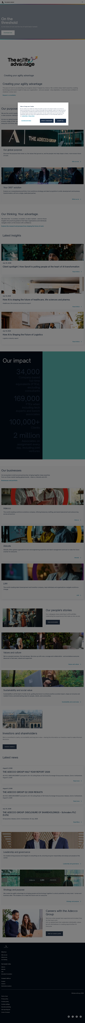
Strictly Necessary (46, 120)
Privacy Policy (31, 115)
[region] (43, 114)
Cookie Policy (25, 115)
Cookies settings (26, 120)
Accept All (60, 120)
